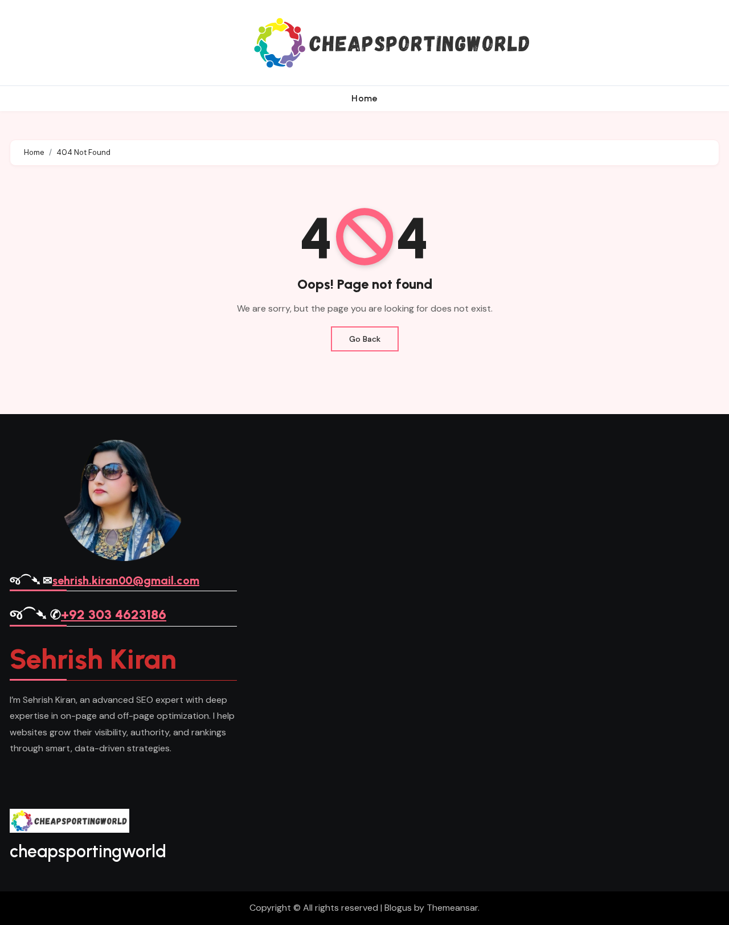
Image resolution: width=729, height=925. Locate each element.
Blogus (398, 908)
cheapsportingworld (88, 851)
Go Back (364, 339)
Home (364, 98)
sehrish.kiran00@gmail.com (125, 580)
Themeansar (452, 908)
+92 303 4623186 (113, 614)
